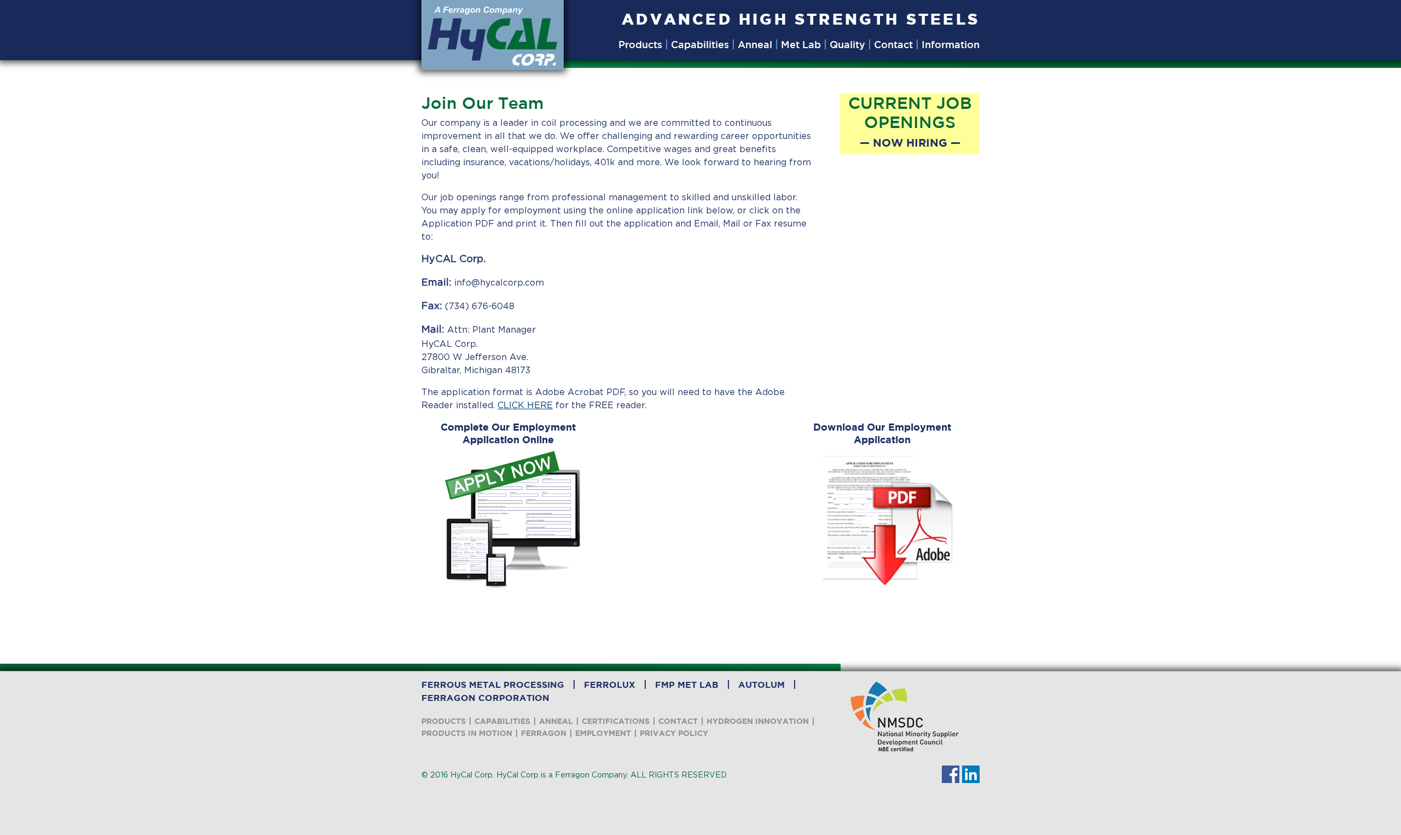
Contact (893, 44)
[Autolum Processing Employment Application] (887, 519)
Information (951, 44)
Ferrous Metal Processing (492, 684)
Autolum (761, 684)
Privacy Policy (674, 733)
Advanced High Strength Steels (801, 18)
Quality (847, 44)
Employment (603, 733)
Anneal (755, 44)
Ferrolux (609, 684)
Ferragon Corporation (485, 697)
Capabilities (700, 44)
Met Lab (801, 44)
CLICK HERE (525, 405)
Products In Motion (466, 733)
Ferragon (543, 733)
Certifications (616, 721)
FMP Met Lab (687, 684)
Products (640, 44)
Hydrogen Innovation (758, 721)
